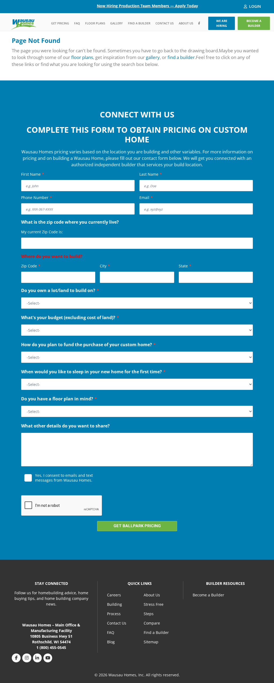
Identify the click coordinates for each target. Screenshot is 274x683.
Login (255, 6)
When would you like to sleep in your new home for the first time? (93, 372)
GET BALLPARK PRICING (137, 525)
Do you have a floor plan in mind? (59, 399)
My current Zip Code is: (42, 231)
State (185, 265)
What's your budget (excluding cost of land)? (70, 318)
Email (146, 197)
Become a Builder (208, 594)
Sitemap (151, 641)
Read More (32, 487)
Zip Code (30, 265)
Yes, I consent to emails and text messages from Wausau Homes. (64, 478)
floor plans (82, 57)
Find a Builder (139, 23)
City (105, 265)
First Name (32, 174)
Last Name (150, 174)
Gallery (116, 23)
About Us (186, 23)
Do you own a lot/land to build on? (60, 291)
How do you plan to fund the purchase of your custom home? (88, 345)
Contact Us (164, 23)
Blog (111, 641)
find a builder (181, 57)
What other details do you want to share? (65, 426)
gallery (153, 57)
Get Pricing (60, 23)
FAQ (77, 23)
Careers (114, 594)
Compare (152, 623)
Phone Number (36, 197)
